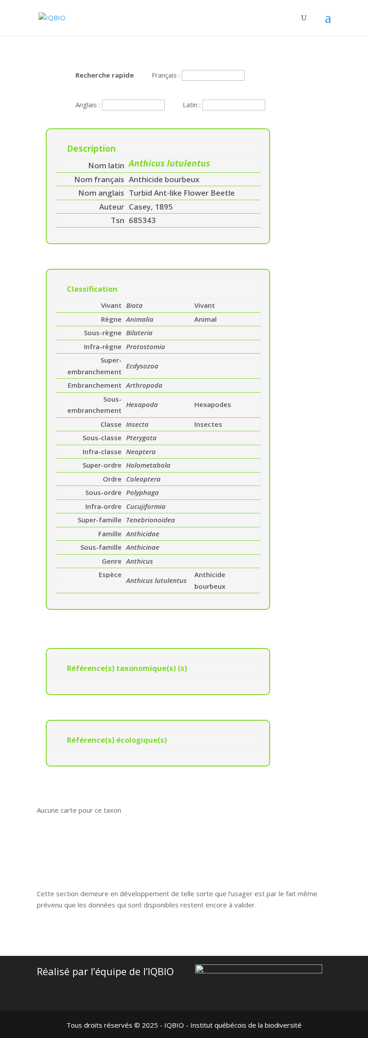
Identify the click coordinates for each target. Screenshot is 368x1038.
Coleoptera (143, 478)
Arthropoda (144, 385)
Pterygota (141, 437)
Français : (167, 74)
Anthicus (139, 560)
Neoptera (141, 451)
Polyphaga (142, 492)
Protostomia (145, 346)
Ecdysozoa (142, 365)
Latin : (192, 104)
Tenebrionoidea (150, 519)
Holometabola (148, 464)
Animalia (139, 319)
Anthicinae (142, 547)
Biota (134, 305)
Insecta (137, 424)
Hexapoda (142, 404)
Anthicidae (142, 533)
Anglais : (88, 104)
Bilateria (139, 332)
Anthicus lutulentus (156, 580)
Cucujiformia (146, 506)
